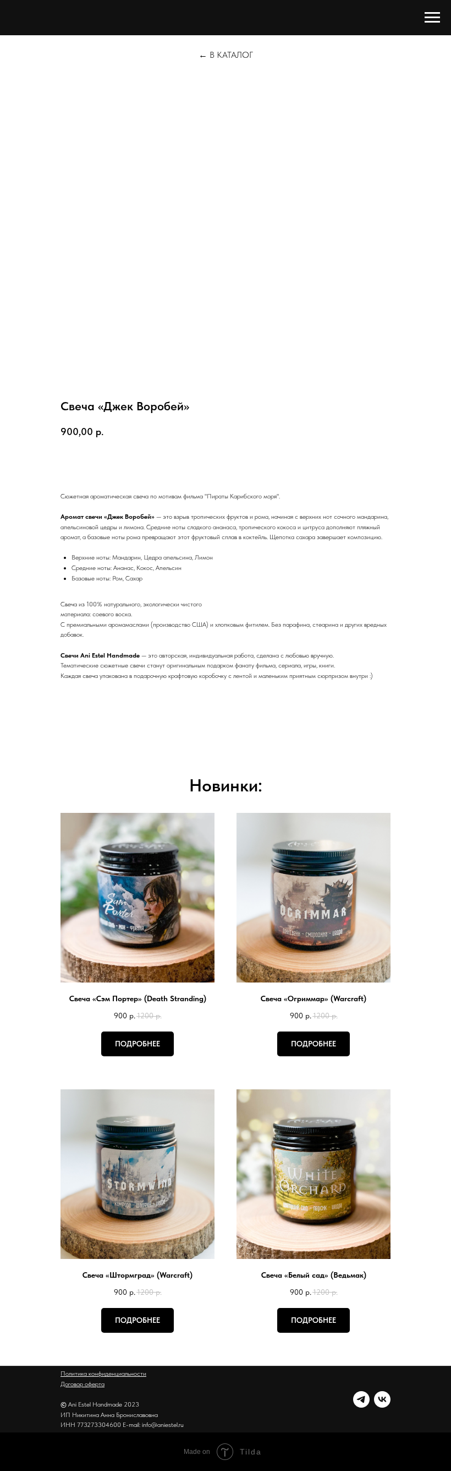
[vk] (382, 1399)
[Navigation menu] (432, 17)
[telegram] (361, 1399)
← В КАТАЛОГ (226, 55)
